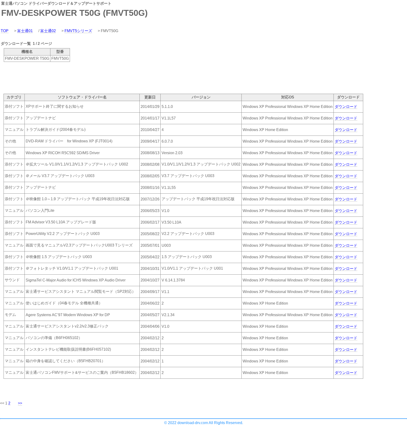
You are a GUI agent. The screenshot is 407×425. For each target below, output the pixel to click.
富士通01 (25, 31)
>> (20, 403)
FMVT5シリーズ (78, 31)
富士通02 (48, 31)
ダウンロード (346, 107)
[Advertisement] (85, 77)
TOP (4, 31)
